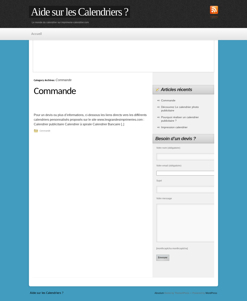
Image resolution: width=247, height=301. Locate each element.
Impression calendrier (174, 127)
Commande (55, 92)
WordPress (211, 293)
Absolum (159, 293)
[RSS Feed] (214, 13)
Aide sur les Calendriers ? (79, 12)
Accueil (36, 34)
